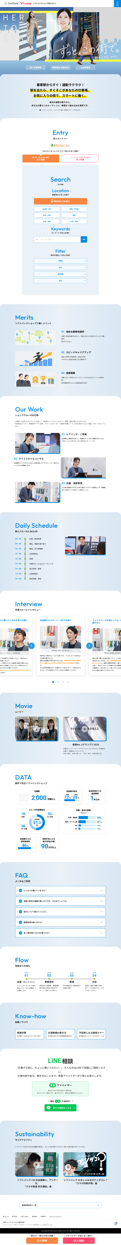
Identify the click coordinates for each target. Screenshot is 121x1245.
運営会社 (14, 1216)
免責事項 (43, 1216)
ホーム (7, 1216)
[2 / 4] (58, 682)
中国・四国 (47, 221)
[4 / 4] (68, 682)
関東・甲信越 (74, 209)
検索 (83, 239)
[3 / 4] (63, 682)
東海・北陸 (47, 215)
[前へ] (31, 646)
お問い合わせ (25, 1216)
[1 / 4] (53, 682)
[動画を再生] (36, 729)
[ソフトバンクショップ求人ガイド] (30, 3)
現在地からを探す (62, 201)
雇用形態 (60, 274)
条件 (60, 280)
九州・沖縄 (74, 221)
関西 (74, 215)
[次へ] (89, 646)
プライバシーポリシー (55, 1216)
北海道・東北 (46, 209)
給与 (60, 267)
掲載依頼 (34, 1216)
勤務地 (60, 261)
